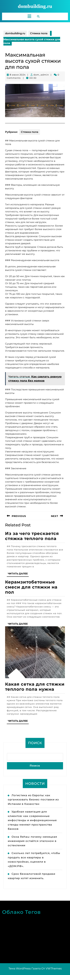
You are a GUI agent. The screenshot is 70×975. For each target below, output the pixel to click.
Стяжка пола (38, 33)
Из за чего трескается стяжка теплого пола (32, 536)
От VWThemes (51, 968)
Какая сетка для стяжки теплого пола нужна (35, 687)
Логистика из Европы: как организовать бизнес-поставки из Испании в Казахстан (33, 799)
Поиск (35, 743)
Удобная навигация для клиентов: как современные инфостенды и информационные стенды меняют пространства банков (32, 820)
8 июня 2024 (18, 74)
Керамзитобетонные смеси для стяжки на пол (31, 587)
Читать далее (18, 574)
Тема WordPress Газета (24, 968)
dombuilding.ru (35, 6)
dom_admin (41, 74)
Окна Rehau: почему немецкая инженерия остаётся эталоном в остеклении (32, 841)
